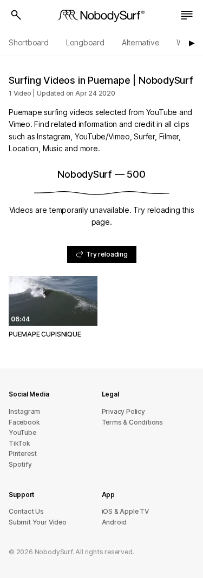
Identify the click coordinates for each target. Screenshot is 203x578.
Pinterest (23, 453)
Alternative (141, 42)
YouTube (22, 432)
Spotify (20, 464)
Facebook (24, 422)
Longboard (85, 42)
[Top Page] (101, 15)
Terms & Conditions (132, 422)
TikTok (19, 443)
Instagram (24, 411)
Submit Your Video (38, 522)
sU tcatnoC (26, 511)
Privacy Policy (123, 411)
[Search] (16, 15)
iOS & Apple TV (125, 511)
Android (114, 522)
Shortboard (29, 42)
